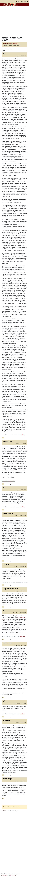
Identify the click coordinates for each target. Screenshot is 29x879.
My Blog (22, 434)
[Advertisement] (14, 21)
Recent (4, 43)
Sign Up (26, 1)
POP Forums (4, 810)
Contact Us (14, 875)
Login (22, 1)
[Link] (10, 438)
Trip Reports (15, 43)
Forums (9, 43)
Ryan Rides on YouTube (8, 481)
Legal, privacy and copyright (6, 875)
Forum (17, 1)
